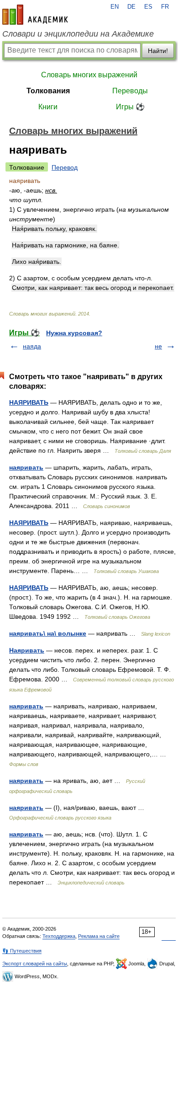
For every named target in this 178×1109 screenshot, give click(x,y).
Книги (48, 107)
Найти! (158, 50)
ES (148, 7)
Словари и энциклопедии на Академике (78, 33)
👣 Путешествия (22, 951)
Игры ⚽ (130, 107)
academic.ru (35, 15)
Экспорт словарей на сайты (34, 963)
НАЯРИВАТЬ (28, 402)
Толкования (48, 91)
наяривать (26, 467)
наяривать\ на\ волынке (47, 633)
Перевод (65, 167)
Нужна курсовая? (74, 333)
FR (165, 7)
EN (114, 7)
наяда (32, 346)
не (158, 346)
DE (131, 7)
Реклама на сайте (99, 936)
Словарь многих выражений (89, 75)
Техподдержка (58, 936)
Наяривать (26, 650)
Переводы (130, 91)
